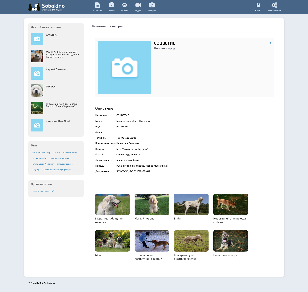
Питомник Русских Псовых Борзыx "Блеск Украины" (62, 105)
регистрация (274, 10)
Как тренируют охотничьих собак (186, 256)
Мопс (98, 255)
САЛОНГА (51, 34)
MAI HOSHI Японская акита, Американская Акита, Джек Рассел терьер (62, 54)
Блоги (112, 10)
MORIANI (51, 86)
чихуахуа (36, 169)
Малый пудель (144, 218)
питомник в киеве (65, 164)
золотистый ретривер (59, 158)
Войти (258, 10)
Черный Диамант (56, 69)
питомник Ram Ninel (58, 121)
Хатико (56, 152)
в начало (97, 10)
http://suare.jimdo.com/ (43, 191)
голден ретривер (39, 158)
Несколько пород (164, 48)
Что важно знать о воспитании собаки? (148, 256)
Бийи (177, 218)
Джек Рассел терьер (41, 152)
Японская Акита (70, 152)
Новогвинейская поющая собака (230, 220)
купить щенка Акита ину (43, 164)
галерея (152, 10)
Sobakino (53, 6)
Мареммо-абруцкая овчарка (109, 220)
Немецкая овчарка (226, 255)
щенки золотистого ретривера (57, 169)
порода (125, 10)
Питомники (99, 26)
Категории (116, 26)
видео (138, 10)
